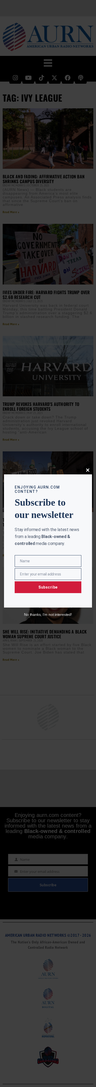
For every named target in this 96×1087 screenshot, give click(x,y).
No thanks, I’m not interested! (48, 614)
